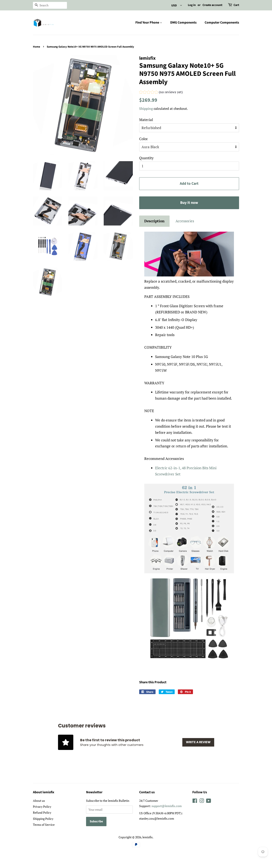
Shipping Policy (43, 819)
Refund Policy (42, 812)
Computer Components (222, 22)
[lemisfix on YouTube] (208, 801)
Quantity (146, 157)
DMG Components (183, 22)
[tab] (154, 221)
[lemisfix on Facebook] (194, 801)
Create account (212, 5)
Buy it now (189, 202)
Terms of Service (44, 825)
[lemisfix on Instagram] (201, 801)
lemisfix (147, 837)
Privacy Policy (42, 807)
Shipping (146, 108)
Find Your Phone (147, 22)
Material (146, 119)
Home (36, 47)
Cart (236, 5)
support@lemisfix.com (167, 806)
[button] (161, 92)
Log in (192, 5)
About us (39, 801)
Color (143, 138)
